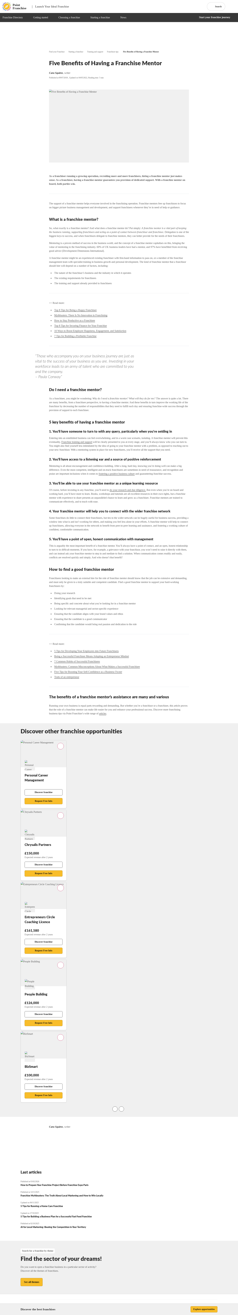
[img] (26, 17)
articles (102, 713)
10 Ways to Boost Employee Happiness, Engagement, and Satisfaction (90, 330)
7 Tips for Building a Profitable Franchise (75, 336)
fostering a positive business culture (117, 473)
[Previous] (115, 1109)
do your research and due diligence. (128, 490)
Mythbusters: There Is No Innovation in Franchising (80, 315)
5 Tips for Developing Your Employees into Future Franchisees (86, 651)
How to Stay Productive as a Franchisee (74, 320)
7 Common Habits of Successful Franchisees (77, 661)
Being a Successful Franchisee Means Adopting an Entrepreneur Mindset (91, 656)
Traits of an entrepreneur (66, 677)
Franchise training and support (76, 442)
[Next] (121, 1109)
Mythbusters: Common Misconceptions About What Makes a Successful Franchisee (97, 666)
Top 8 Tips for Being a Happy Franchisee (75, 310)
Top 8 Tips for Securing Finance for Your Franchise (80, 325)
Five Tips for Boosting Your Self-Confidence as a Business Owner (88, 671)
